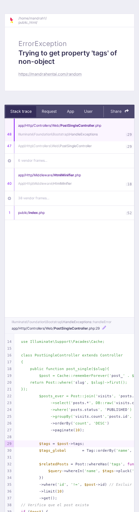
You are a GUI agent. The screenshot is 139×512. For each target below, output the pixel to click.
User (88, 111)
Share (117, 111)
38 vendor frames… (33, 198)
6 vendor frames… (33, 160)
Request (49, 111)
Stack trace (21, 111)
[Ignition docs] (13, 20)
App (70, 111)
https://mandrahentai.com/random (50, 74)
